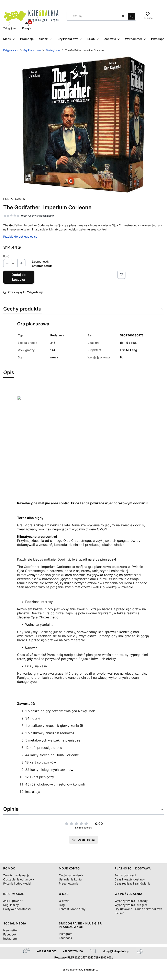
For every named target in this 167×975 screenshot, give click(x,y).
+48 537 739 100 (73, 951)
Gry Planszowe (32, 50)
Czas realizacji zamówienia (132, 883)
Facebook (9, 934)
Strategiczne (53, 50)
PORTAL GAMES (14, 199)
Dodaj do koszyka (19, 277)
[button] (131, 16)
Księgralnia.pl (11, 50)
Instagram (10, 938)
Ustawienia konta (70, 879)
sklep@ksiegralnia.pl (116, 951)
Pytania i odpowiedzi (17, 883)
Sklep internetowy (79, 969)
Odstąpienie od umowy (18, 879)
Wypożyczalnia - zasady (131, 900)
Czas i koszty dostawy (130, 879)
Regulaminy (11, 905)
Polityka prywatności (17, 909)
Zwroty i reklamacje (16, 875)
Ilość (6, 256)
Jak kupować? (13, 900)
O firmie (64, 900)
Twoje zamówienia (71, 875)
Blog (62, 905)
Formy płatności (125, 875)
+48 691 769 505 (46, 951)
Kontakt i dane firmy (72, 909)
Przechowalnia (68, 883)
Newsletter (10, 930)
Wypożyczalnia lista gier (131, 905)
